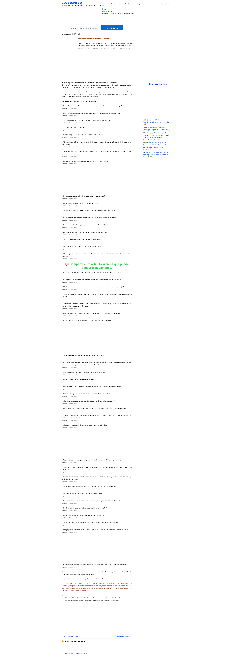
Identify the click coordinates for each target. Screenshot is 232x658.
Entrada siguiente (122, 636)
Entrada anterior (71, 636)
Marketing (136, 4)
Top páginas (164, 4)
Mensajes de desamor (150, 4)
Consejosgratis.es (72, 2)
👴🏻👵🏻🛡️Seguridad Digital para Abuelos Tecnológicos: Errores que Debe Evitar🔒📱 (156, 122)
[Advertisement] (97, 66)
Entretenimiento (116, 4)
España (127, 4)
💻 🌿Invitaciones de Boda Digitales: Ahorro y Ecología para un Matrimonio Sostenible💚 (156, 155)
